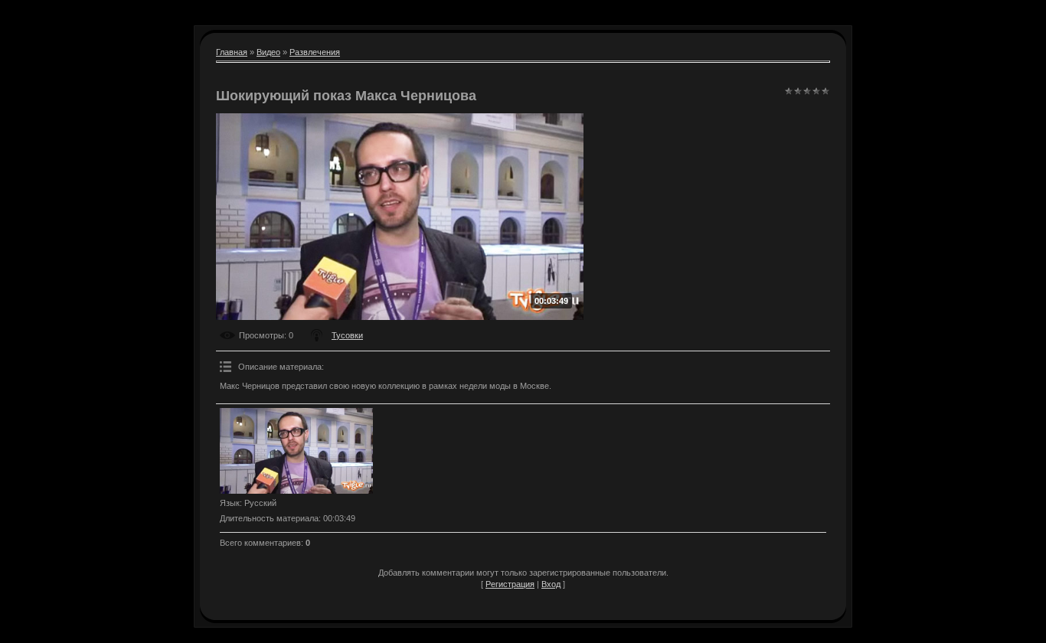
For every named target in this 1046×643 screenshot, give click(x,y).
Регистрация (509, 584)
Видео (268, 52)
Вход (551, 584)
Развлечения (314, 52)
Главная (231, 52)
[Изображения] (296, 451)
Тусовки (347, 335)
